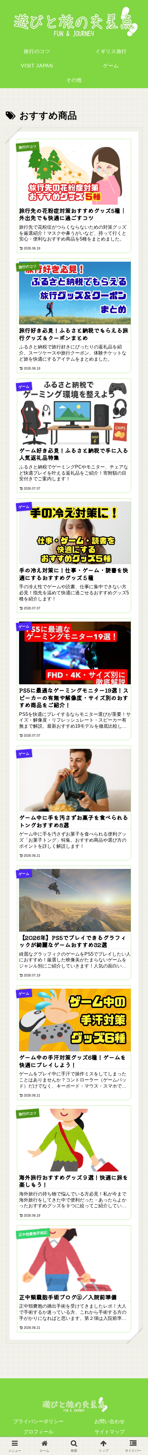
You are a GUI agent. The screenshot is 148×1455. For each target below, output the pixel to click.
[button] (131, 1086)
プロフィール (38, 1432)
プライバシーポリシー (38, 1421)
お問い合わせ (109, 1421)
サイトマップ (109, 1432)
